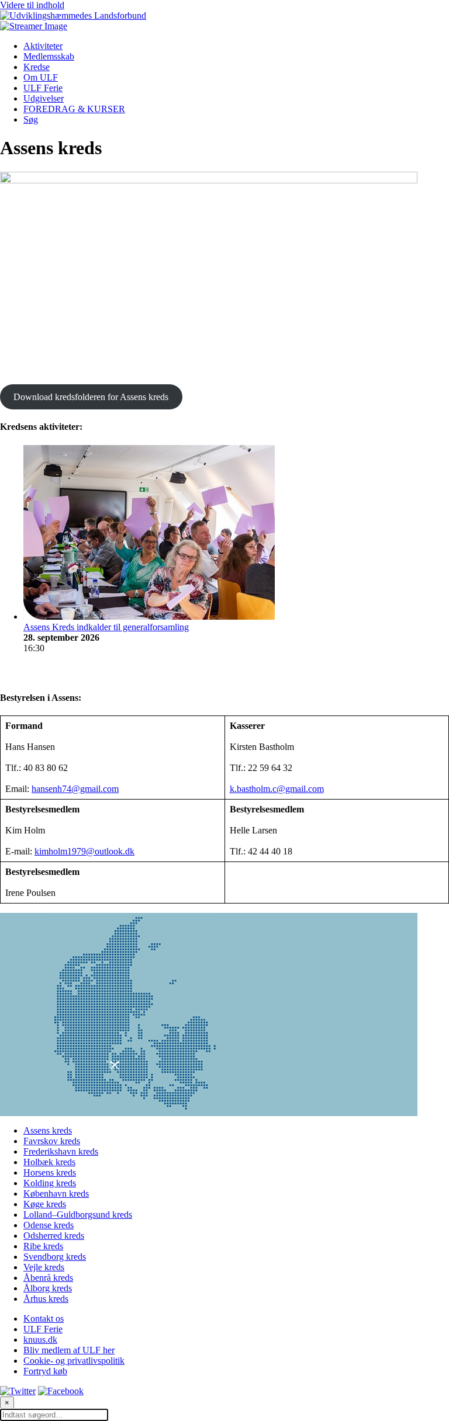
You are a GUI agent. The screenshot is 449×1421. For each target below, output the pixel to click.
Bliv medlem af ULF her (69, 1350)
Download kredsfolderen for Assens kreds (90, 397)
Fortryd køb (45, 1371)
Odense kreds (48, 1225)
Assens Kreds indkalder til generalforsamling (106, 627)
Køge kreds (44, 1204)
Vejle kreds (43, 1267)
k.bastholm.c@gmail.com (277, 789)
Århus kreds (45, 1299)
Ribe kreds (43, 1246)
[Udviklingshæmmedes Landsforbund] (73, 15)
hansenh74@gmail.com (75, 789)
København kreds (56, 1193)
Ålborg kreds (47, 1288)
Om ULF (40, 77)
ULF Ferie (43, 88)
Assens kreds (47, 1130)
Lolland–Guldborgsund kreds (77, 1215)
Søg (30, 119)
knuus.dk (40, 1339)
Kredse (36, 67)
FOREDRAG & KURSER (74, 109)
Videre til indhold (32, 5)
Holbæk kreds (49, 1162)
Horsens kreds (49, 1172)
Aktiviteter (43, 46)
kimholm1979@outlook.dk (84, 851)
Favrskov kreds (51, 1141)
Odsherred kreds (53, 1236)
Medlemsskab (48, 56)
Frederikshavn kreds (60, 1151)
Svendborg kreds (54, 1257)
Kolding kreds (49, 1183)
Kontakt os (43, 1318)
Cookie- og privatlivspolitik (74, 1361)
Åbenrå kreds (48, 1278)
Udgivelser (43, 98)
